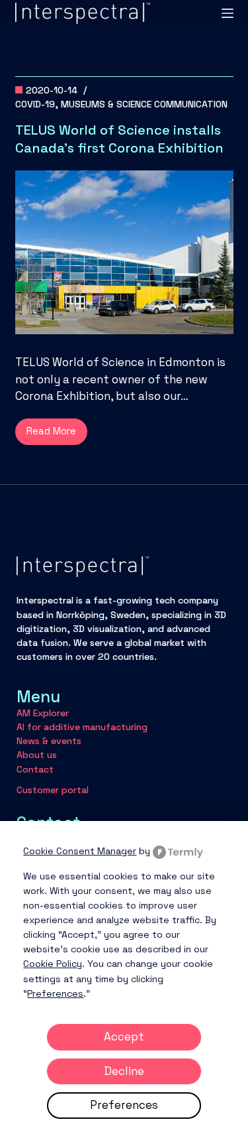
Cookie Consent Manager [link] (79, 851)
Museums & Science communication (144, 104)
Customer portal (53, 790)
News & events (49, 741)
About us (37, 755)
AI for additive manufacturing (82, 727)
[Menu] (227, 13)
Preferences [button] (55, 993)
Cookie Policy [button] (52, 964)
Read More (56, 434)
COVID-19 (35, 104)
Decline (124, 1071)
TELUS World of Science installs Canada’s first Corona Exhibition (119, 139)
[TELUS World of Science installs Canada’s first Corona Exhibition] (124, 252)
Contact (35, 769)
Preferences (124, 1105)
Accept (124, 1036)
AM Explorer (43, 713)
